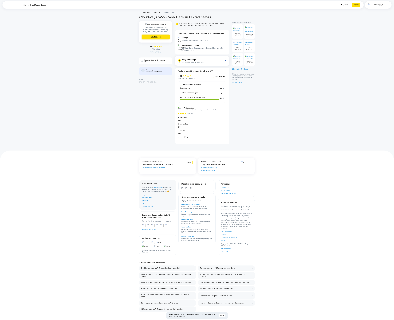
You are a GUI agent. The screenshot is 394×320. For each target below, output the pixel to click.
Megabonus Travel (187, 236)
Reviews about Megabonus (229, 237)
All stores (145, 200)
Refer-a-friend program (149, 229)
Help (143, 195)
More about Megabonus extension (154, 167)
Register (344, 5)
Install (189, 162)
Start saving (156, 37)
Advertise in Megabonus (228, 193)
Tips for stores (225, 190)
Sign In (356, 5)
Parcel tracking (186, 212)
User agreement (226, 248)
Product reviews (187, 219)
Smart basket (186, 227)
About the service (226, 231)
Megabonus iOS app (208, 170)
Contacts (223, 234)
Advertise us (225, 188)
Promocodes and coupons (190, 204)
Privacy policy (225, 251)
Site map (223, 240)
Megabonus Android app (209, 167)
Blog (143, 203)
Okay (222, 315)
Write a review (220, 76)
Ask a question (158, 187)
